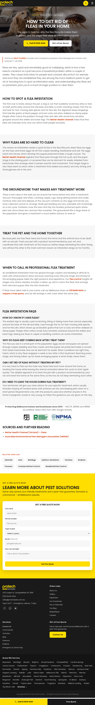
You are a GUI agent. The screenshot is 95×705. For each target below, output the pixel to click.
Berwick (27, 662)
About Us (53, 590)
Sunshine (6, 683)
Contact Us (58, 634)
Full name (9, 509)
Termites (68, 460)
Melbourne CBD (52, 673)
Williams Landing (74, 683)
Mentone (73, 673)
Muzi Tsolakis (20, 58)
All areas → (22, 687)
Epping (24, 669)
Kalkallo (22, 673)
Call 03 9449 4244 (37, 43)
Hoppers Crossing (10, 673)
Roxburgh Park (27, 680)
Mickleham (7, 676)
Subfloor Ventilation (50, 460)
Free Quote (71, 702)
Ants (20, 460)
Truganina (51, 683)
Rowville (16, 680)
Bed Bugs (32, 460)
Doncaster (7, 669)
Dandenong (77, 666)
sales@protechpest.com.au (14, 600)
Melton (64, 673)
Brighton (35, 662)
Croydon (66, 666)
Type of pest (10, 529)
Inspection (54, 597)
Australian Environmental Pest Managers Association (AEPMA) (37, 436)
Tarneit (15, 683)
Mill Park (17, 676)
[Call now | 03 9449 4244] (85, 3)
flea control (75, 279)
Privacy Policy (66, 694)
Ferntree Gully (35, 669)
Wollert (86, 683)
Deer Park (88, 666)
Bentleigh (17, 662)
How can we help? (12, 549)
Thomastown (39, 683)
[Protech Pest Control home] (6, 3)
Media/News (54, 612)
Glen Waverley (60, 669)
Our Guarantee (56, 601)
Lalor (29, 673)
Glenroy (71, 669)
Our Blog (53, 608)
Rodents (81, 460)
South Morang (50, 680)
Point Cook (78, 676)
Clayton (33, 666)
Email (11, 539)
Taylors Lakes (26, 683)
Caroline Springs (76, 662)
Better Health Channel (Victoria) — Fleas (26, 432)
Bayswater (7, 662)
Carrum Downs (9, 666)
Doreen (16, 669)
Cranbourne (56, 666)
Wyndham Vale (9, 687)
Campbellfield (62, 662)
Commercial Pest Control (29, 466)
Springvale (62, 680)
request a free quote (13, 293)
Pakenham (67, 676)
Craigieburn (43, 666)
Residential (7, 626)
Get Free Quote (47, 564)
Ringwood (6, 680)
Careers (53, 615)
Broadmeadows (47, 662)
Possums (8, 466)
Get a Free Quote (60, 43)
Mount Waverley (40, 676)
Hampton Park (83, 669)
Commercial (8, 630)
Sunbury (82, 680)
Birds (4, 637)
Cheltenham (22, 666)
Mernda (82, 673)
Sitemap (75, 694)
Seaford (39, 680)
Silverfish (9, 460)
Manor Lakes (39, 673)
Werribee (61, 683)
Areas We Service (11, 658)
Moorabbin (27, 676)
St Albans (73, 680)
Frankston (48, 669)
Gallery (52, 594)
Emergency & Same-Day (13, 647)
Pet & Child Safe (56, 605)
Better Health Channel (61, 119)
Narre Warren (55, 676)
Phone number (11, 519)
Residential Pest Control (56, 466)
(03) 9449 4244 (9, 596)
